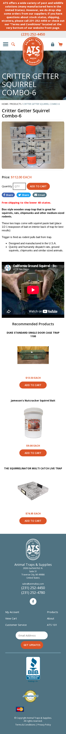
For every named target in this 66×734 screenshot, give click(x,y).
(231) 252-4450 (33, 34)
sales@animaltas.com (33, 583)
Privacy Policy (44, 724)
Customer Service (16, 625)
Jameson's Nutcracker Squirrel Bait (33, 400)
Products (52, 612)
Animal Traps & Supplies (33, 51)
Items (60, 44)
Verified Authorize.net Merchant (30, 696)
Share (9, 195)
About (50, 618)
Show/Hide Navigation (6, 44)
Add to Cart (33, 385)
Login (52, 44)
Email (41, 195)
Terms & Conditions (25, 724)
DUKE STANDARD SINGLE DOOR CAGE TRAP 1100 (33, 334)
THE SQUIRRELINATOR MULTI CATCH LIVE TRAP (33, 468)
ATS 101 (52, 625)
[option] (33, 145)
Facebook (33, 601)
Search (13, 44)
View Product (33, 355)
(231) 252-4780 (33, 592)
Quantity (7, 186)
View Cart (11, 618)
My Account (12, 612)
